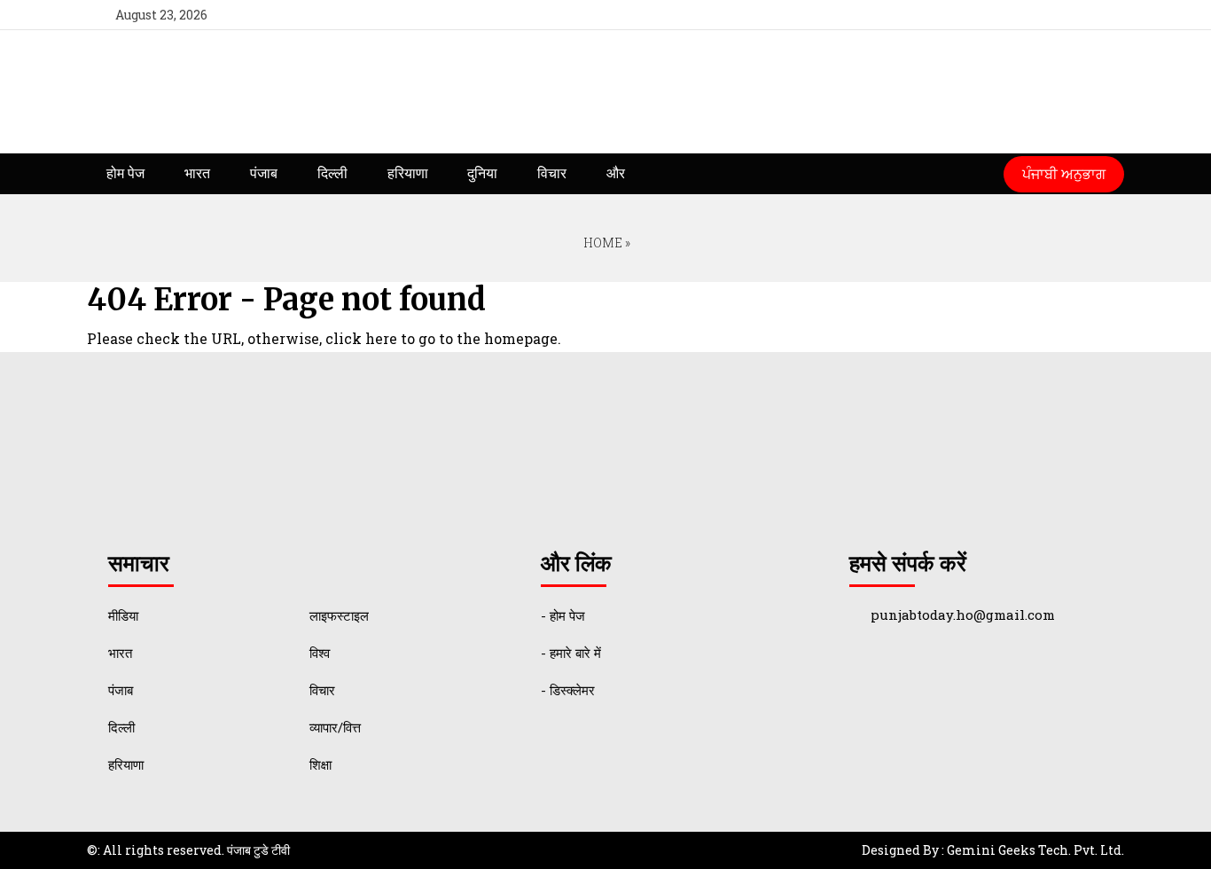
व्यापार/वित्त (335, 727)
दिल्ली (332, 173)
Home (601, 242)
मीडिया (123, 615)
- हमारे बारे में (571, 653)
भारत (197, 173)
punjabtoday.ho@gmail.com (963, 614)
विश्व (319, 653)
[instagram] (1102, 14)
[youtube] (1069, 14)
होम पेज (125, 173)
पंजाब (263, 173)
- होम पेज (563, 615)
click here (361, 338)
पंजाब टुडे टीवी (258, 850)
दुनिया (482, 173)
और (615, 173)
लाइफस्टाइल (339, 615)
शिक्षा (320, 764)
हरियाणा (407, 173)
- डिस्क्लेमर (568, 690)
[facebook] (1005, 14)
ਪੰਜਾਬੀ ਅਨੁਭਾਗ (1064, 173)
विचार (551, 173)
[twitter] (1038, 14)
